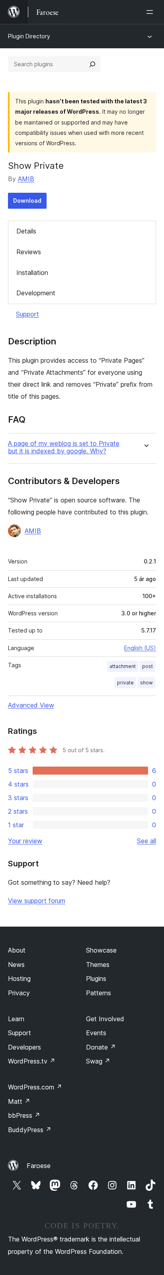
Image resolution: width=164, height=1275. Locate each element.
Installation (32, 273)
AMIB (26, 179)
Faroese (39, 1166)
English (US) (140, 647)
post (147, 666)
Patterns (98, 993)
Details (26, 231)
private (125, 683)
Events (96, 1033)
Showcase (101, 950)
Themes (97, 965)
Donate (101, 1047)
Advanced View (31, 705)
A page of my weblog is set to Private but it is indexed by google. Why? (63, 447)
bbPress (24, 1115)
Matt (19, 1101)
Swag (98, 1061)
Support (27, 314)
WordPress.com (35, 1087)
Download (27, 200)
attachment (122, 666)
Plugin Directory (29, 36)
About (16, 950)
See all (146, 841)
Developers (24, 1047)
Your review (25, 841)
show (146, 683)
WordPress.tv (31, 1061)
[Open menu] (151, 12)
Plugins (96, 978)
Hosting (19, 978)
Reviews (28, 252)
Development (35, 293)
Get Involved (105, 1019)
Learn (16, 1019)
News (16, 965)
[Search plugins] (92, 64)
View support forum (36, 901)
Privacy (19, 993)
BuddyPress (29, 1130)
